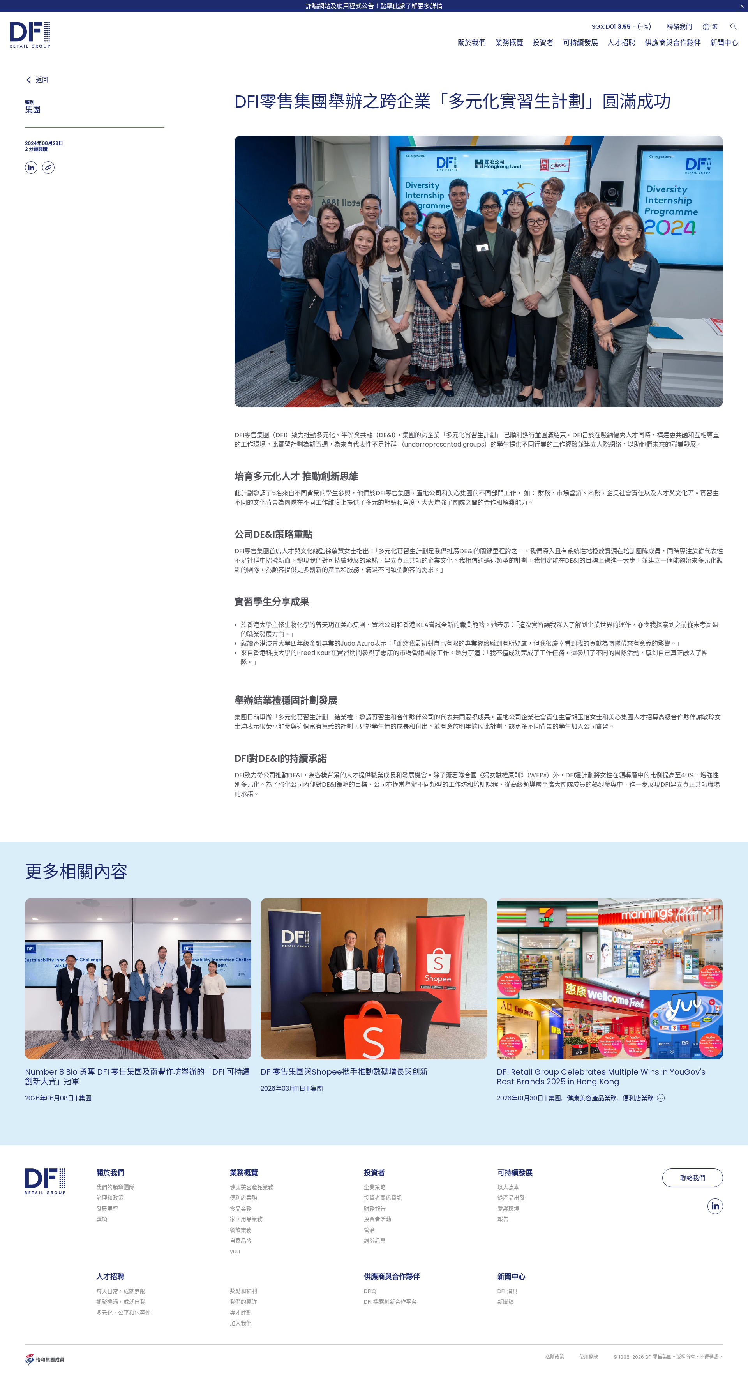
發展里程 (107, 1209)
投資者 (543, 43)
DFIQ (370, 1291)
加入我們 (241, 1323)
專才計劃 (241, 1312)
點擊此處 (392, 6)
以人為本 (508, 1187)
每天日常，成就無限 (120, 1291)
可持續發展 (580, 43)
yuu (235, 1251)
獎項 (101, 1219)
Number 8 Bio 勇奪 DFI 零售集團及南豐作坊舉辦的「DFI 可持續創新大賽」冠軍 (137, 1076)
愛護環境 (508, 1209)
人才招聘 (621, 43)
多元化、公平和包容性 (123, 1313)
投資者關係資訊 (383, 1198)
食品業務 (241, 1209)
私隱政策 (554, 1357)
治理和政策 (109, 1198)
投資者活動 (377, 1219)
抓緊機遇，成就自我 (120, 1302)
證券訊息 (375, 1240)
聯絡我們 (679, 26)
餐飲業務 (241, 1230)
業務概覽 (509, 43)
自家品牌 (241, 1240)
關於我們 (472, 43)
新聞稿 (505, 1302)
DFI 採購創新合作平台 (390, 1302)
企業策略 (375, 1187)
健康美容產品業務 (592, 1098)
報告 (502, 1219)
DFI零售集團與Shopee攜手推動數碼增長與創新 (344, 1071)
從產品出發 (511, 1198)
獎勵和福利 (243, 1291)
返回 (42, 80)
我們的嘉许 (243, 1302)
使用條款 (588, 1357)
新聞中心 (724, 43)
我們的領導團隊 (115, 1187)
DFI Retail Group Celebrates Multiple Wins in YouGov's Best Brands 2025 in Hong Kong (601, 1076)
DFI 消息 (507, 1291)
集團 (85, 1098)
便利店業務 (638, 1098)
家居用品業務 (246, 1219)
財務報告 (375, 1209)
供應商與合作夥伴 (673, 43)
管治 (369, 1230)
